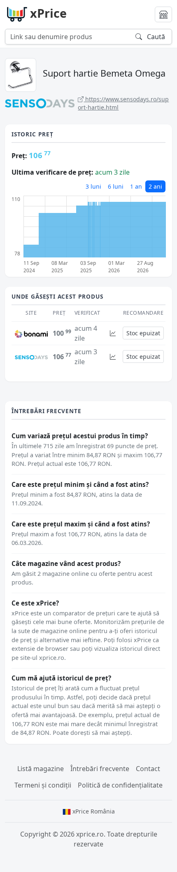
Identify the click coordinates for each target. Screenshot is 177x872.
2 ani (155, 186)
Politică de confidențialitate (120, 785)
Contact (148, 768)
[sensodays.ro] (31, 356)
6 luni (115, 186)
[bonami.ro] (31, 333)
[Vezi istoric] (112, 333)
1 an (136, 186)
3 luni (93, 186)
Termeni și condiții (42, 785)
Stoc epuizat (143, 333)
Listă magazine (40, 768)
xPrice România (93, 811)
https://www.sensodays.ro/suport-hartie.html (123, 103)
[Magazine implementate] (163, 14)
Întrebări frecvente (99, 768)
